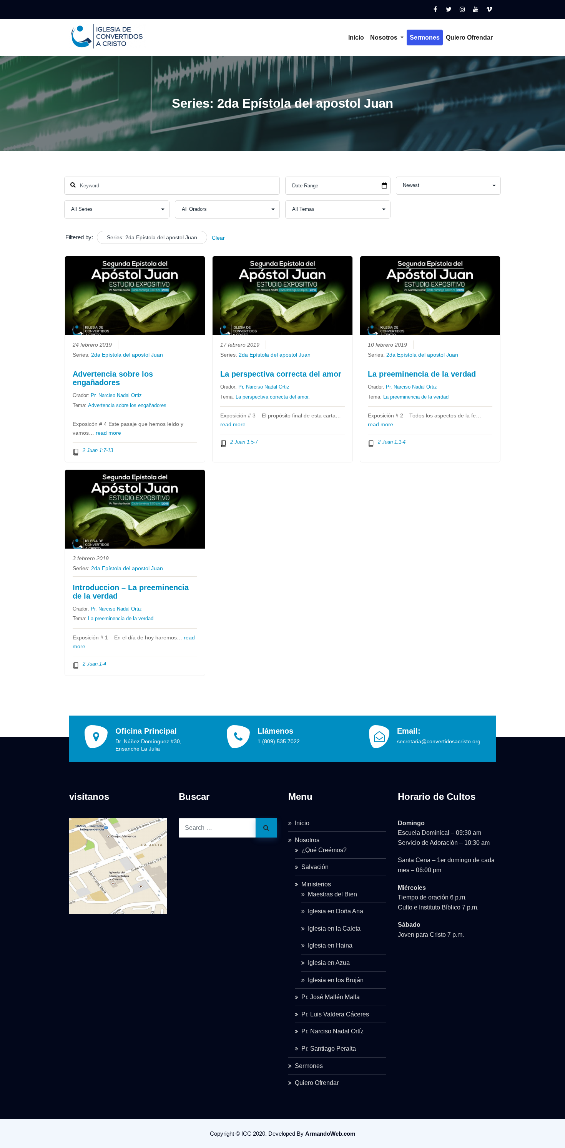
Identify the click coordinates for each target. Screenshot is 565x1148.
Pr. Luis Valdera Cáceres (335, 1014)
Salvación (315, 867)
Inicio (356, 37)
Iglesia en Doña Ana (335, 911)
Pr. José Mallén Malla (330, 997)
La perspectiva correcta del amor (280, 374)
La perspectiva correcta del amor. (273, 397)
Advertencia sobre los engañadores (113, 378)
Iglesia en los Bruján (336, 980)
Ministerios (316, 884)
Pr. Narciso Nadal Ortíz (332, 1031)
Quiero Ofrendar (469, 37)
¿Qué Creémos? (324, 850)
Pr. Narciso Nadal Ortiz (116, 395)
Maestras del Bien (332, 894)
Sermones (425, 37)
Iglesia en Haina (330, 945)
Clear (218, 238)
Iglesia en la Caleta (334, 928)
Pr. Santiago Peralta (328, 1048)
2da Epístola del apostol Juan (127, 355)
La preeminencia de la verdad (422, 374)
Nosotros (384, 37)
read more (108, 433)
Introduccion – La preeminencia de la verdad (131, 591)
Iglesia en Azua (329, 962)
